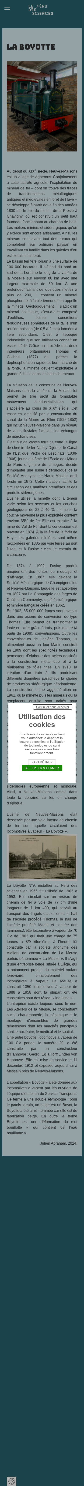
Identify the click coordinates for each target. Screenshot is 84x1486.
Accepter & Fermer (42, 768)
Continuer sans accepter (52, 707)
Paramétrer (42, 762)
